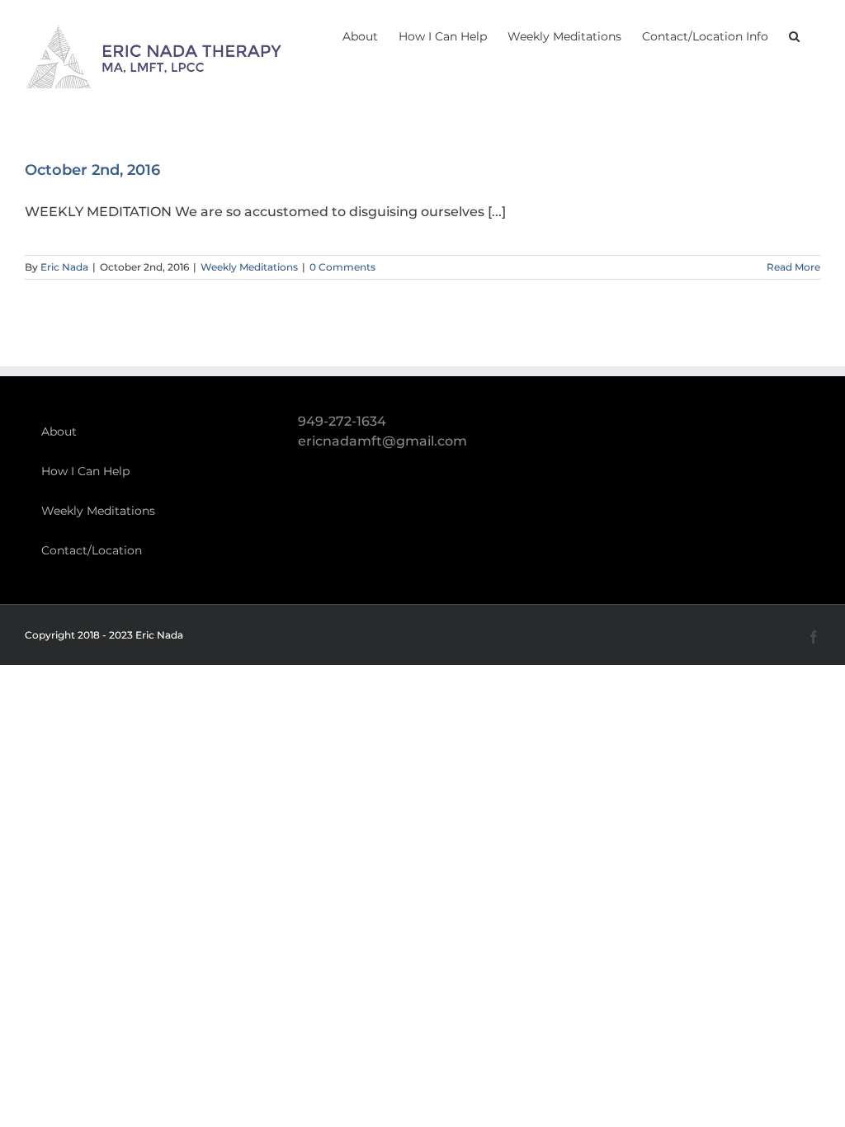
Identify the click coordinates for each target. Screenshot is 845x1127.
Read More (793, 267)
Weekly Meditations (249, 267)
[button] (794, 34)
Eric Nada (64, 267)
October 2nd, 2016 (92, 170)
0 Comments (342, 267)
